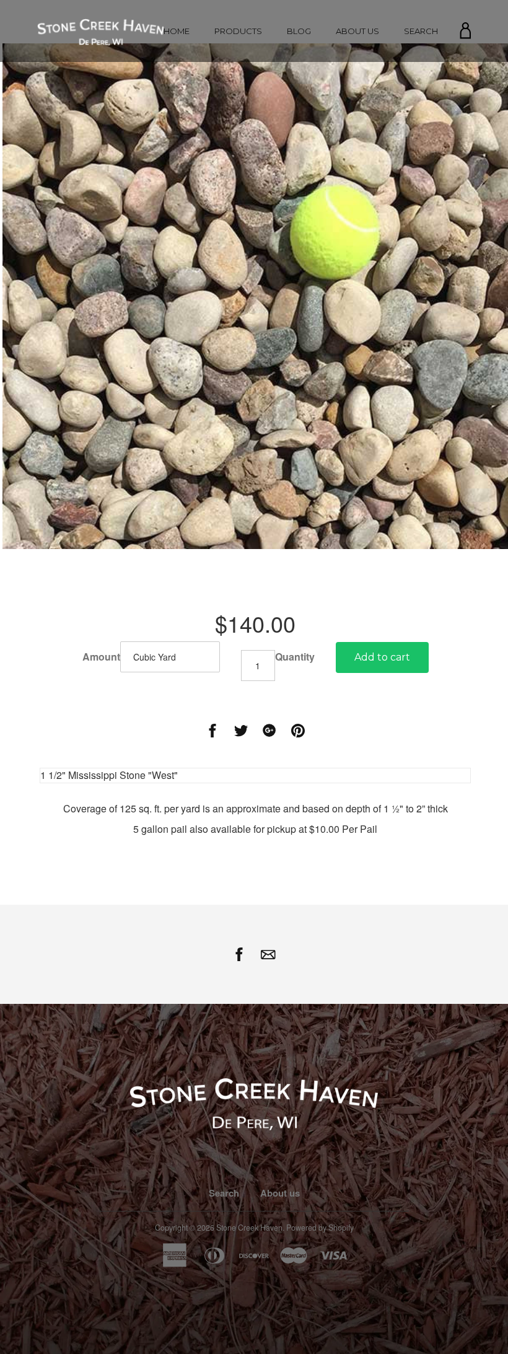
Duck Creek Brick (238, 196)
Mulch (238, 78)
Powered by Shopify (320, 1227)
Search (421, 31)
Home (177, 31)
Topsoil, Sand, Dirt (238, 94)
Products (238, 31)
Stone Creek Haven (249, 1227)
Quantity (295, 657)
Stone (238, 63)
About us (357, 31)
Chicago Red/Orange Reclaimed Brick (240, 176)
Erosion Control (238, 109)
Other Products (238, 140)
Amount (101, 657)
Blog (299, 31)
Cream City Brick (238, 155)
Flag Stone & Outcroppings (238, 125)
